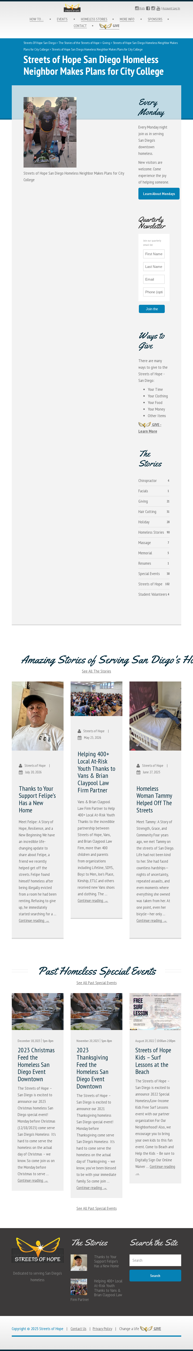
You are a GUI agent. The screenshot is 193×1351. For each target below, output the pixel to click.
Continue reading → (34, 920)
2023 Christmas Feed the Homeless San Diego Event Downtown (36, 1064)
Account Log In (171, 8)
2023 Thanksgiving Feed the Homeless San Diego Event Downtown (92, 1068)
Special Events (149, 573)
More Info (127, 19)
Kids (142, 8)
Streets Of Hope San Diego (40, 43)
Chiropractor (147, 480)
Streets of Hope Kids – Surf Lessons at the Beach (153, 1061)
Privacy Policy (102, 1328)
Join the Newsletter (152, 310)
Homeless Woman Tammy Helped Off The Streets (154, 799)
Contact (80, 25)
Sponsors (155, 19)
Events (62, 19)
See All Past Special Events (96, 982)
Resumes (144, 563)
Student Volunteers (152, 594)
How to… (37, 19)
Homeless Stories (94, 19)
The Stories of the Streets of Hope (79, 43)
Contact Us (78, 1328)
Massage (144, 542)
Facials (143, 490)
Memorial (145, 553)
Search (155, 1275)
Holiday (143, 522)
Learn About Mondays (159, 193)
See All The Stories (96, 671)
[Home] (96, 8)
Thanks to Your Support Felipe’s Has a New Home (37, 799)
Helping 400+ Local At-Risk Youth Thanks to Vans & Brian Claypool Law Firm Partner (96, 771)
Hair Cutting (147, 511)
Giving (106, 43)
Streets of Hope (150, 584)
